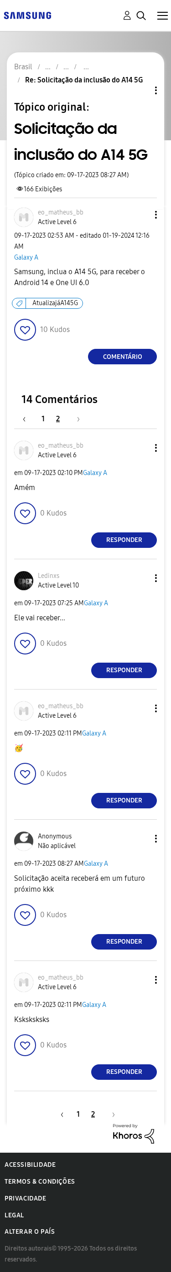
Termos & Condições (40, 1181)
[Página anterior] (28, 418)
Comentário (122, 357)
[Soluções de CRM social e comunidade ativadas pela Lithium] (133, 1133)
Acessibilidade (30, 1165)
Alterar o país (30, 1232)
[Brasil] (27, 14)
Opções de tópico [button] (140, 90)
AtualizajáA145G (55, 303)
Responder (124, 540)
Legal (14, 1215)
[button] (140, 215)
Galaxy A (26, 257)
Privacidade (26, 1198)
